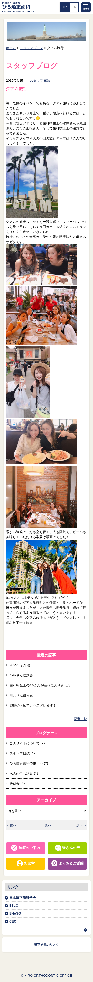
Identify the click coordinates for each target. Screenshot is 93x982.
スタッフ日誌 (40, 80)
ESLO (13, 905)
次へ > (81, 825)
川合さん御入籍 (21, 695)
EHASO (15, 913)
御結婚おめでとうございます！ (33, 705)
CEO (12, 921)
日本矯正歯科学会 (22, 898)
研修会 (15, 783)
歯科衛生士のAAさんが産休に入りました (40, 685)
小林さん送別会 (21, 675)
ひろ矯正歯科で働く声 (26, 763)
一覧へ (46, 825)
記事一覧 (80, 719)
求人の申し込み (21, 773)
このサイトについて (25, 743)
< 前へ (12, 825)
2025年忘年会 (20, 665)
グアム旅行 (16, 88)
